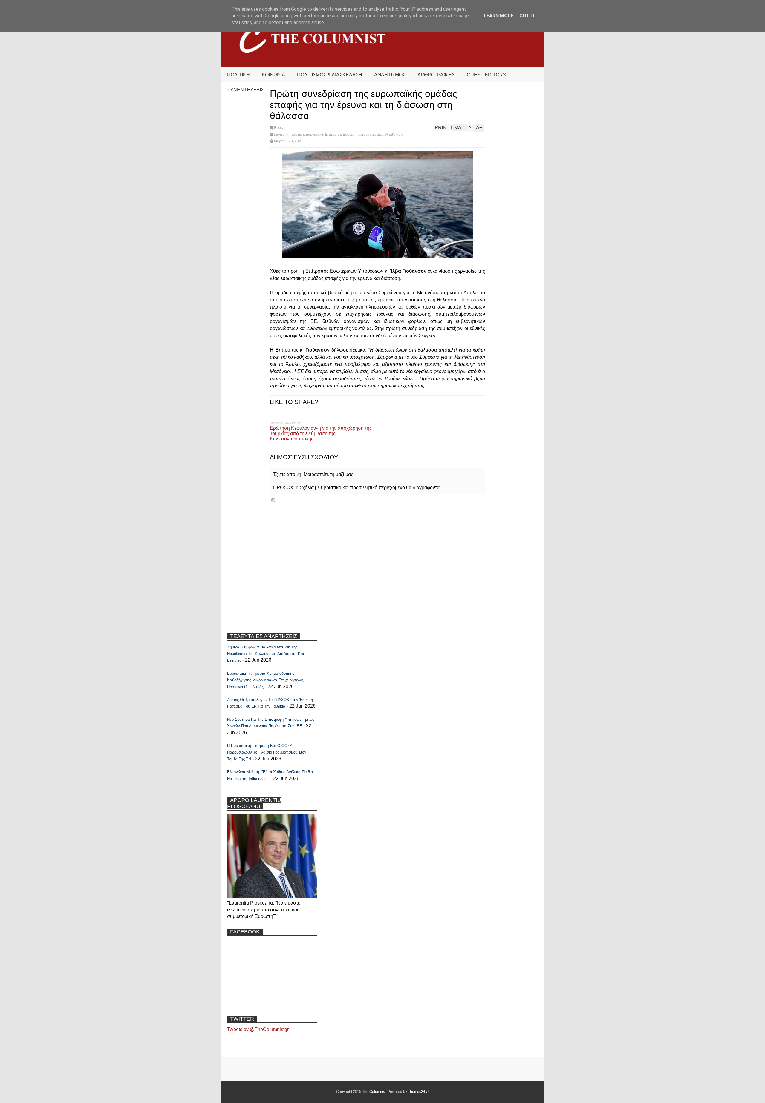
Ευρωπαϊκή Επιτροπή (323, 135)
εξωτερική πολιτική (289, 135)
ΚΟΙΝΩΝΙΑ (273, 74)
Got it (527, 16)
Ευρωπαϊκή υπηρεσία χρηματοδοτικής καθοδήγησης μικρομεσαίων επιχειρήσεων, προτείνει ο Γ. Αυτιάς (265, 680)
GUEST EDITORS (486, 74)
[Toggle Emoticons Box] (273, 500)
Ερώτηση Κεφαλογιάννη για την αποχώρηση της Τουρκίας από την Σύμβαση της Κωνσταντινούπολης (321, 433)
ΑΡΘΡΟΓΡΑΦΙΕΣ (436, 74)
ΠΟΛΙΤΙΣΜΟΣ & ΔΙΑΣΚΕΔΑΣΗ (329, 74)
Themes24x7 (418, 1092)
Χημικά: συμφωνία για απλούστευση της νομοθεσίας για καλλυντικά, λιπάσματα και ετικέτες (265, 654)
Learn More (498, 16)
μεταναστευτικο (370, 135)
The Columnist (374, 1092)
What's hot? (394, 135)
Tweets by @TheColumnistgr (258, 1029)
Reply (279, 128)
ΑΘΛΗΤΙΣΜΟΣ (390, 74)
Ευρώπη (350, 135)
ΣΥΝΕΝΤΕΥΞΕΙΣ (245, 89)
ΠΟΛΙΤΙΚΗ (238, 74)
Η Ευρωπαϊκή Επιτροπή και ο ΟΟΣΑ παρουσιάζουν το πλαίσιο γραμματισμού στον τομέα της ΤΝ (266, 752)
